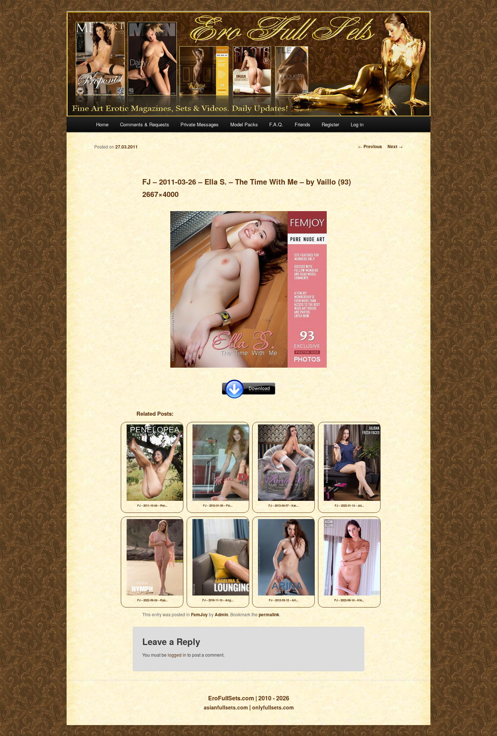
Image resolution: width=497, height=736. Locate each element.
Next (395, 146)
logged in (177, 655)
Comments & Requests (144, 124)
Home (102, 124)
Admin (221, 614)
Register (330, 124)
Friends (302, 124)
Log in (357, 124)
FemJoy (199, 614)
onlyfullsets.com (273, 707)
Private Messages (199, 124)
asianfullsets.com (226, 707)
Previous (370, 146)
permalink (269, 614)
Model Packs (244, 124)
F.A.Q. (276, 124)
